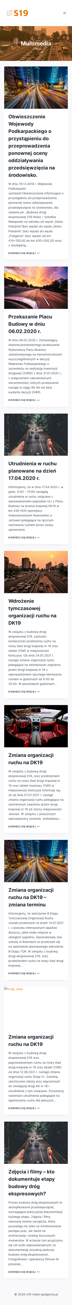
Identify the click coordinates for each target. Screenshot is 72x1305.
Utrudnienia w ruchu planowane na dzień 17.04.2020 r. (32, 471)
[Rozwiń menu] (64, 13)
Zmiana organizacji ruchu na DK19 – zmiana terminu (31, 897)
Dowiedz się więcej (23, 253)
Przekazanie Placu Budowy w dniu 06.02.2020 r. (30, 324)
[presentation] (36, 87)
